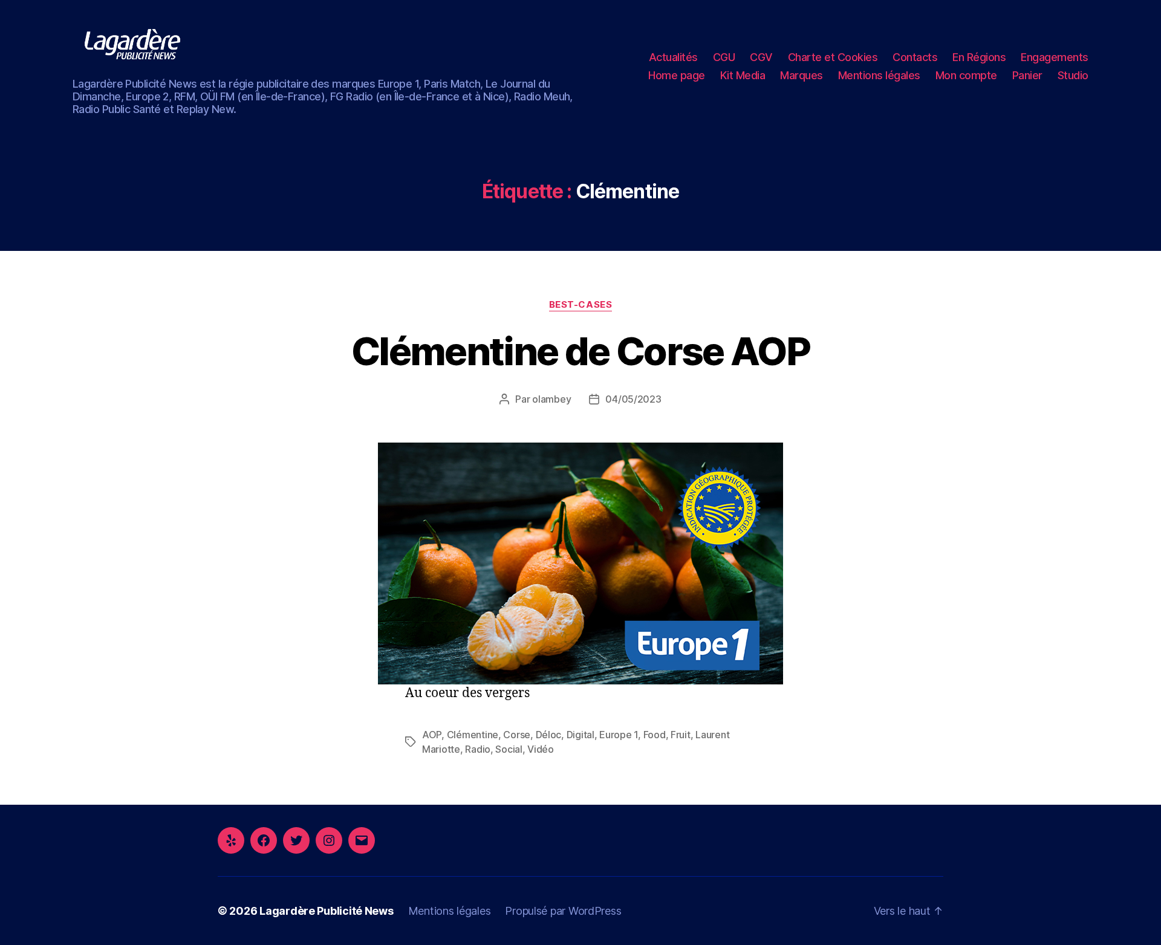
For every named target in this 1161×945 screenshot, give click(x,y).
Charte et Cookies (833, 57)
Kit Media (743, 75)
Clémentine (472, 735)
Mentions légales (879, 75)
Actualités (673, 57)
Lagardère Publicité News (326, 910)
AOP (431, 735)
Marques (801, 75)
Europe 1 (618, 735)
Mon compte (966, 75)
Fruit (681, 735)
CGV (761, 57)
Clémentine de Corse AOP (580, 351)
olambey (551, 399)
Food (654, 735)
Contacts (915, 57)
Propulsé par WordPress (563, 910)
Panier (1027, 75)
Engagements (1054, 57)
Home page (676, 75)
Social (508, 749)
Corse (516, 735)
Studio (1073, 75)
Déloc (549, 735)
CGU (724, 57)
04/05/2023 (633, 399)
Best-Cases (581, 304)
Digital (580, 735)
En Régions (979, 57)
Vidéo (540, 749)
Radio (477, 749)
